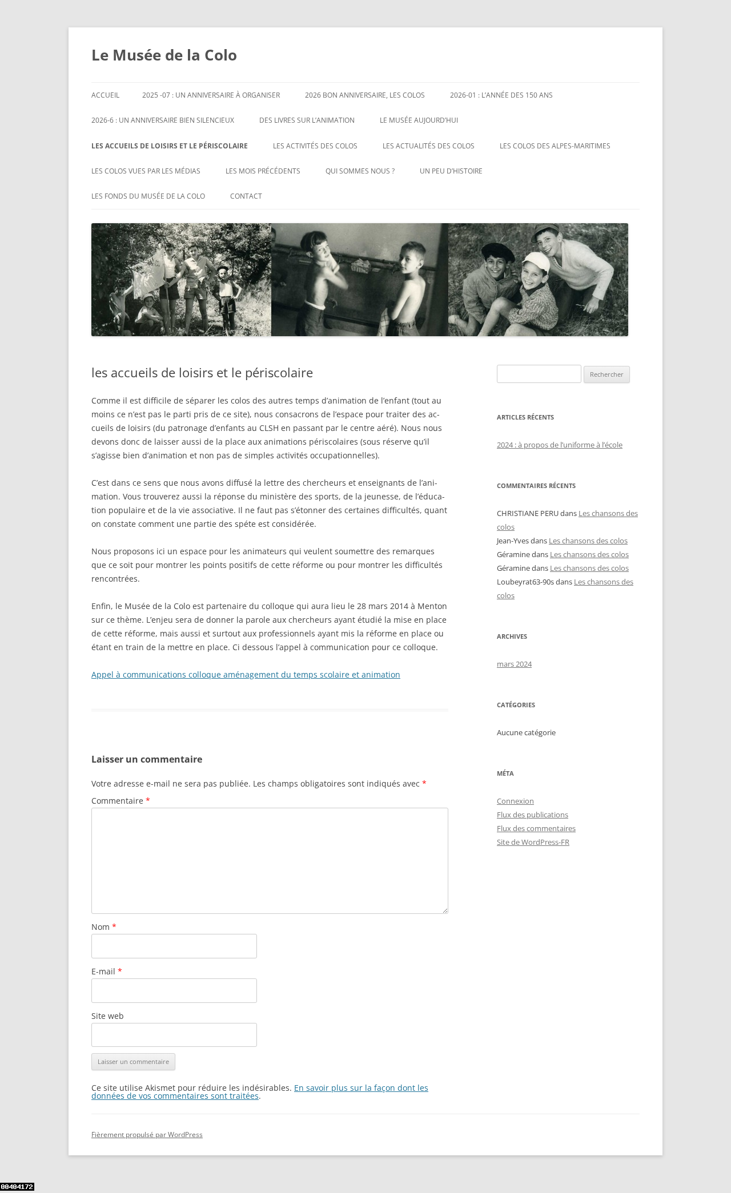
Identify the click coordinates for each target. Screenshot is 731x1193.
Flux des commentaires (536, 828)
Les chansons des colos (588, 540)
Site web (107, 1015)
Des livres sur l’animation (307, 120)
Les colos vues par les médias (145, 171)
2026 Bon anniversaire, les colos (365, 95)
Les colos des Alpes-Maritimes (555, 146)
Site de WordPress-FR (533, 842)
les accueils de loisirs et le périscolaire (169, 146)
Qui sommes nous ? (360, 171)
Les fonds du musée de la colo (148, 196)
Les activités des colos (315, 146)
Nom (104, 926)
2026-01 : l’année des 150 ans (501, 95)
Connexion (515, 801)
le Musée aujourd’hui (419, 120)
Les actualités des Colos (429, 146)
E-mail (106, 971)
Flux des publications (532, 814)
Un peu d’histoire (451, 171)
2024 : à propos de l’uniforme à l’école (559, 445)
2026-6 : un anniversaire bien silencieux (162, 120)
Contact (246, 196)
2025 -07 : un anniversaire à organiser (211, 95)
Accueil (105, 95)
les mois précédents (263, 171)
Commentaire (120, 800)
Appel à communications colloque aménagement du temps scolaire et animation (245, 674)
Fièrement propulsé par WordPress (147, 1134)
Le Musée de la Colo (164, 55)
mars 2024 (514, 664)
